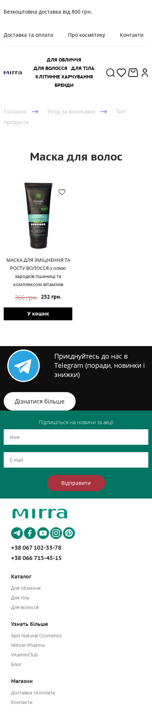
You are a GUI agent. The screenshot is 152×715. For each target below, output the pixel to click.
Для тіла (20, 597)
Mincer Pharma (28, 645)
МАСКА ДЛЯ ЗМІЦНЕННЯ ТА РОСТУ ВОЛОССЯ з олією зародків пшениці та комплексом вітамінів (38, 272)
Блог (16, 664)
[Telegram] (17, 533)
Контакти (132, 34)
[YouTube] (43, 533)
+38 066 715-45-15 (36, 558)
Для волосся (25, 607)
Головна (15, 111)
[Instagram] (56, 533)
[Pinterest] (69, 533)
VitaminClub (24, 654)
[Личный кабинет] (145, 72)
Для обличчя (26, 588)
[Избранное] (121, 72)
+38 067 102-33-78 (36, 547)
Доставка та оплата (33, 692)
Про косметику (86, 34)
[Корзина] (134, 72)
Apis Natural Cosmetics (36, 635)
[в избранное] (62, 191)
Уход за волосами (71, 111)
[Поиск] (110, 72)
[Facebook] (30, 533)
